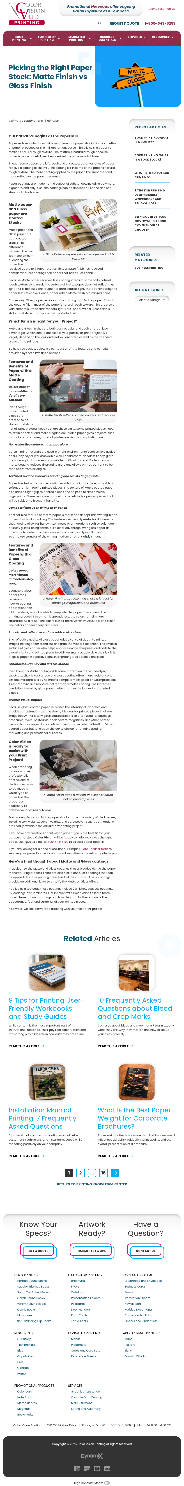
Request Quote (124, 23)
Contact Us (146, 1251)
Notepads (100, 6)
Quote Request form (93, 849)
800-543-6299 (58, 842)
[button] (21, 38)
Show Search (99, 23)
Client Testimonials (162, 9)
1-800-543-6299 (160, 23)
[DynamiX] (92, 1456)
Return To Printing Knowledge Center (92, 1184)
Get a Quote (38, 1251)
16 (103, 1173)
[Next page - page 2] (115, 1173)
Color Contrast (107, 1483)
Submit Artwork (92, 1251)
